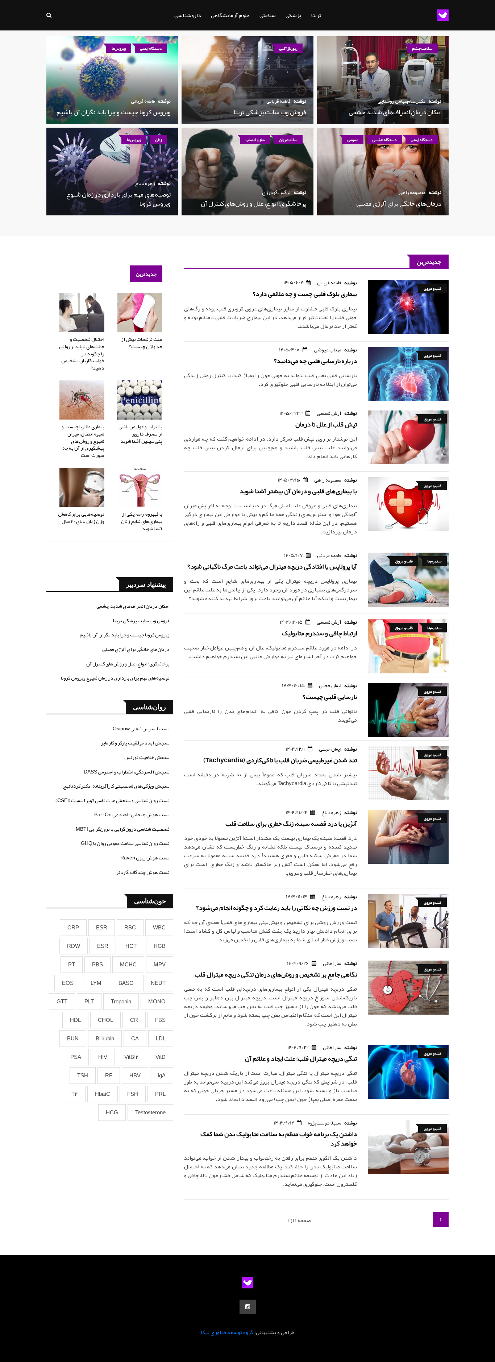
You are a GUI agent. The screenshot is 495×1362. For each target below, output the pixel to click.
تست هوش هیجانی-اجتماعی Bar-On (132, 814)
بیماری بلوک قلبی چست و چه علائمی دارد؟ (305, 293)
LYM (96, 983)
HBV (135, 1075)
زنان (158, 140)
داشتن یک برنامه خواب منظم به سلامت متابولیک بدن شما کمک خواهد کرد (278, 1138)
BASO (126, 983)
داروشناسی (187, 15)
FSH (132, 1094)
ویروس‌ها (119, 48)
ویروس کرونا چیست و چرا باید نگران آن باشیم (114, 112)
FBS (160, 1020)
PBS (97, 964)
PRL (160, 1094)
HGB (160, 946)
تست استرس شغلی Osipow (141, 728)
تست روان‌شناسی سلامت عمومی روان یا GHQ (125, 843)
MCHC (128, 964)
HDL (75, 1020)
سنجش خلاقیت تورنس (147, 757)
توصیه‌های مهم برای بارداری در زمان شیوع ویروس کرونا (118, 199)
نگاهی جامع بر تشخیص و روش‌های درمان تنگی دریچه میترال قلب (276, 974)
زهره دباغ (145, 183)
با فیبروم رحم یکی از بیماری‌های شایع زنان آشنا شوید (141, 521)
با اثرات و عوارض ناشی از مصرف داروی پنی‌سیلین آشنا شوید (140, 433)
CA (135, 1038)
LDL (161, 1038)
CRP (73, 927)
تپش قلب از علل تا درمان (326, 424)
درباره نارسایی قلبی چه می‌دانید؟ (315, 360)
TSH (82, 1075)
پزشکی (293, 15)
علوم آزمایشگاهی (230, 15)
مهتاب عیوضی (327, 349)
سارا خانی (332, 963)
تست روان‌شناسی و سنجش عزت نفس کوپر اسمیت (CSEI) (112, 800)
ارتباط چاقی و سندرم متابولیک (319, 633)
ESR (101, 927)
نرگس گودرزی (276, 192)
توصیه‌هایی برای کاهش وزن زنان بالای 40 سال (81, 517)
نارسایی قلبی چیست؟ (330, 696)
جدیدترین (146, 274)
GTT (62, 1001)
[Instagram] (248, 1307)
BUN (73, 1038)
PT (71, 964)
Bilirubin (105, 1038)
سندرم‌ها (434, 561)
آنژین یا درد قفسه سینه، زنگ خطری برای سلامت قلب (291, 823)
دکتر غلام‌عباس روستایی (402, 101)
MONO (157, 1001)
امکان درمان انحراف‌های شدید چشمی (395, 112)
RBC (130, 927)
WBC (159, 927)
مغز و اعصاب (255, 140)
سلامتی (267, 15)
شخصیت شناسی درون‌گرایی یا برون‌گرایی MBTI (123, 829)
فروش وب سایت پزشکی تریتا (269, 112)
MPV (160, 964)
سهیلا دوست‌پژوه (324, 1123)
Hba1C (102, 1094)
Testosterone (150, 1112)
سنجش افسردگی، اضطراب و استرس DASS (127, 772)
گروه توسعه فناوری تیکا (227, 1332)
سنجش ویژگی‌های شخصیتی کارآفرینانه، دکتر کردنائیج (116, 786)
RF (108, 1075)
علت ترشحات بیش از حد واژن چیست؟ (141, 342)
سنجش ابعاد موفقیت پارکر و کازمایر (135, 743)
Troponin (121, 1001)
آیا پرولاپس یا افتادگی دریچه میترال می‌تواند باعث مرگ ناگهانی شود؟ (272, 566)
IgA (162, 1075)
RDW (73, 946)
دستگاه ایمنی (151, 48)
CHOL (105, 1020)
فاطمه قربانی (278, 101)
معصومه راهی (412, 192)
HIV (102, 1057)
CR (134, 1020)
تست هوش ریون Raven (145, 858)
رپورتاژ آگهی (288, 48)
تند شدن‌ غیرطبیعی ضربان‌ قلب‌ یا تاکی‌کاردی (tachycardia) (280, 760)
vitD (160, 1057)
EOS (68, 983)
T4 (74, 1094)
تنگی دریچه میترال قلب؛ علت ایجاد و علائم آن (301, 1058)
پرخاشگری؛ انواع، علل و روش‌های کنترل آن (253, 203)
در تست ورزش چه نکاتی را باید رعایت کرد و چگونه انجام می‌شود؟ (276, 907)
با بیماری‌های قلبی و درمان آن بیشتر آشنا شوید (298, 491)
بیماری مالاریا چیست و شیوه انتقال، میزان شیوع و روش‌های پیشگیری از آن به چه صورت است (83, 440)
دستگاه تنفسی (384, 140)
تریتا (316, 15)
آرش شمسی (329, 413)
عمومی (353, 140)
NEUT (158, 983)
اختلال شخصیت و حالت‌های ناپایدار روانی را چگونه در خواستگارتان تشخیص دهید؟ (81, 353)
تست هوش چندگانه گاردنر (143, 872)
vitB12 (131, 1057)
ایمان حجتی (330, 685)
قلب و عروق (432, 288)
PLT (89, 1001)
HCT (131, 946)
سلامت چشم (422, 48)
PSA (75, 1057)
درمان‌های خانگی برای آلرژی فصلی (398, 203)
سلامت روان (288, 140)
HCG (112, 1112)
